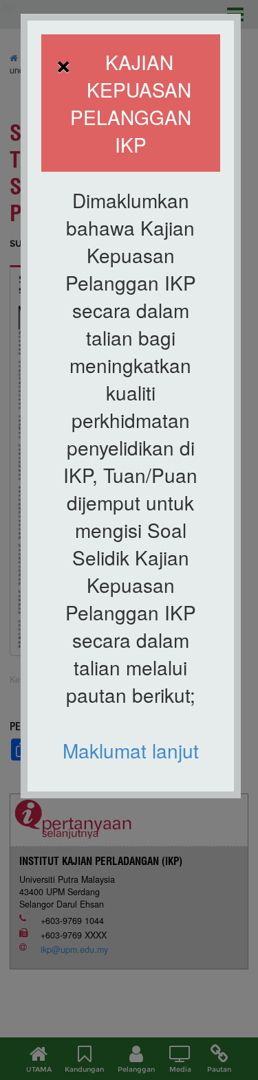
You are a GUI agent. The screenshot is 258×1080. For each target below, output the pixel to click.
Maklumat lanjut (131, 750)
